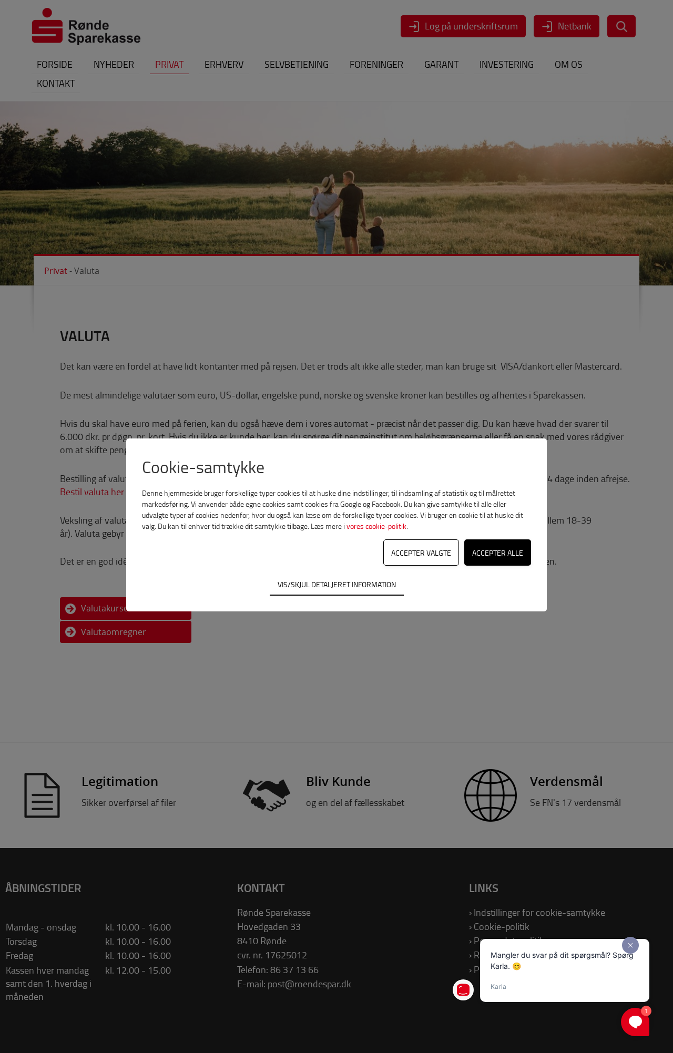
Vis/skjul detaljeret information (337, 584)
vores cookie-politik (376, 526)
